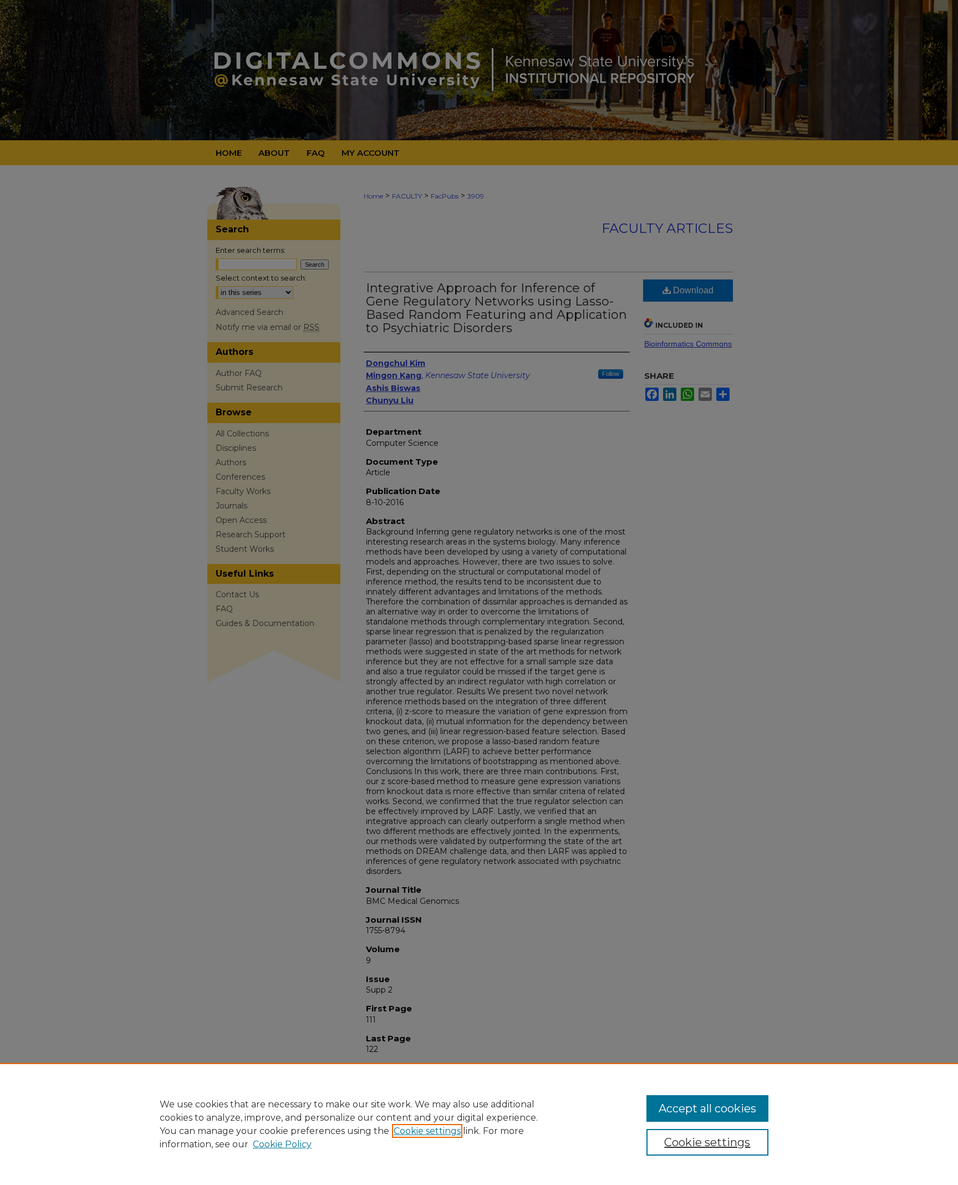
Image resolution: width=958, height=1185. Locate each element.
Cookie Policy (282, 1144)
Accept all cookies (707, 1108)
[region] (479, 1124)
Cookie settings (427, 1131)
